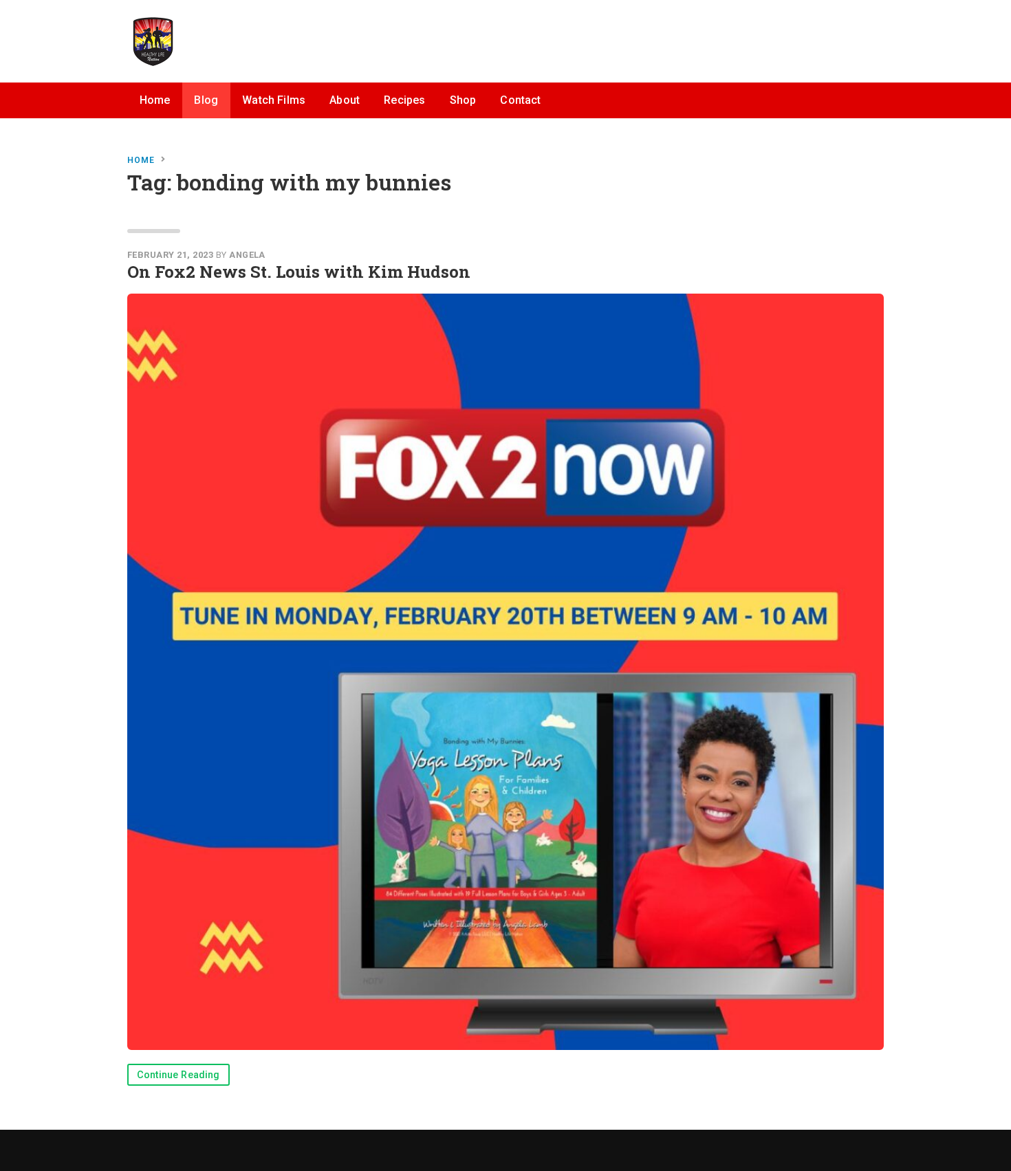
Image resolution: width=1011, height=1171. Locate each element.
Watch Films (273, 100)
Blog (206, 100)
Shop (463, 100)
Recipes (404, 100)
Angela (247, 255)
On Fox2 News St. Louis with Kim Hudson (298, 272)
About (344, 100)
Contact (520, 100)
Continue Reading (178, 1075)
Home (155, 100)
